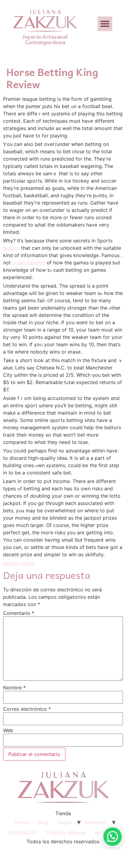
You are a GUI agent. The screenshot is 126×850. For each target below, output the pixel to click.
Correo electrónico (27, 709)
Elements (95, 822)
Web (8, 730)
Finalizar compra (66, 833)
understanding (28, 263)
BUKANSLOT (23, 833)
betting (11, 248)
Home (22, 822)
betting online (19, 563)
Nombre (14, 687)
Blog (43, 822)
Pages (64, 822)
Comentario (18, 613)
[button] (105, 23)
